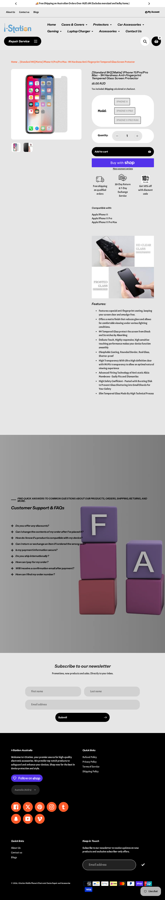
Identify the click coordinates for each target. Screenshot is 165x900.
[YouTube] (59, 485)
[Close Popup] (147, 408)
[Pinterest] (41, 485)
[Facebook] (35, 485)
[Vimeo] (65, 485)
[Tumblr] (53, 485)
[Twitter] (29, 485)
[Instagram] (47, 485)
